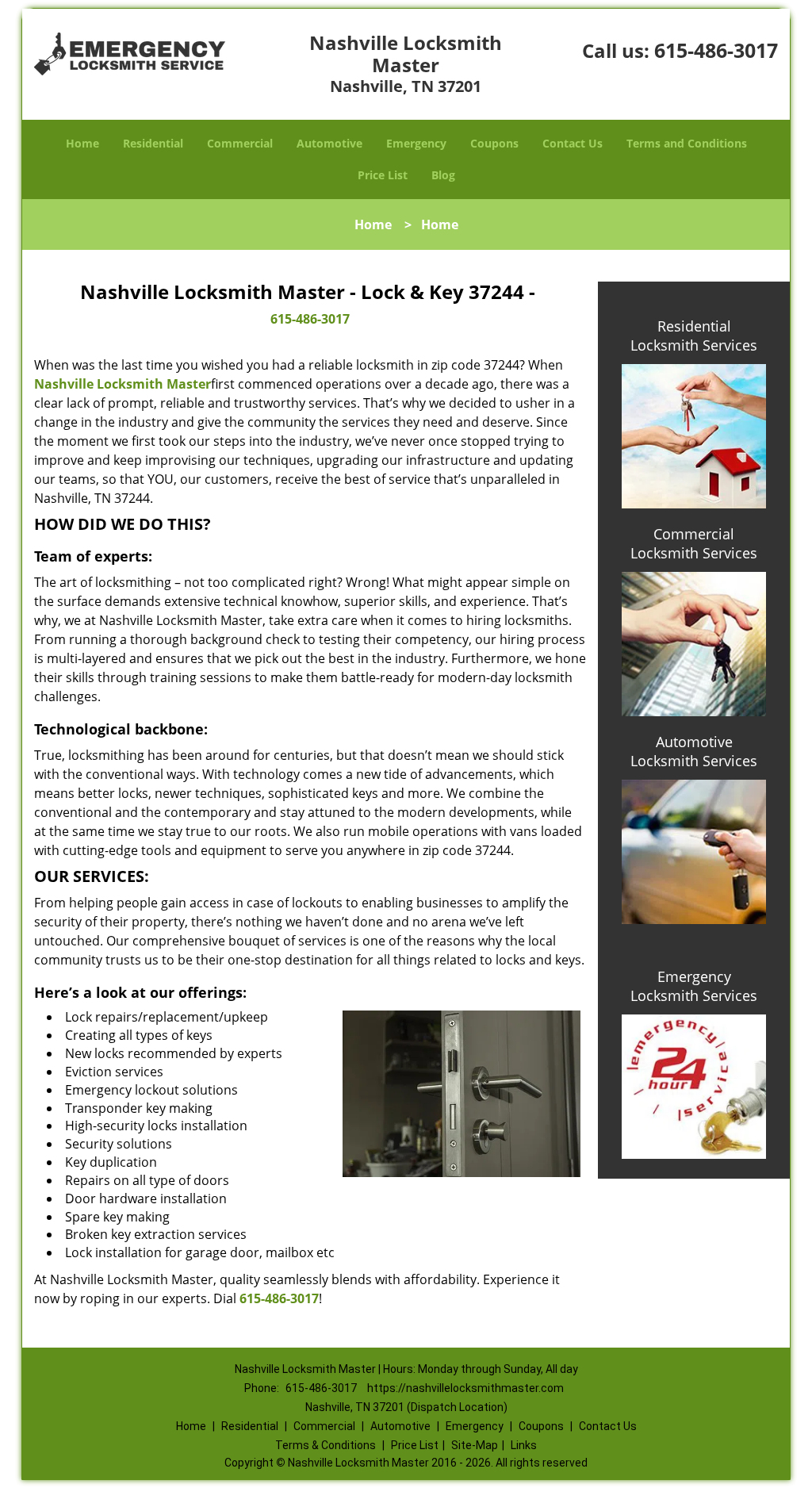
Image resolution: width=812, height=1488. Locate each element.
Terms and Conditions (686, 143)
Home (82, 143)
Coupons (494, 143)
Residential (153, 143)
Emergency (416, 143)
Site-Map (474, 1445)
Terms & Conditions (325, 1445)
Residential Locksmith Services (693, 335)
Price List (383, 174)
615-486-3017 (716, 49)
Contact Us (572, 143)
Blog (443, 174)
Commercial (240, 143)
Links (524, 1445)
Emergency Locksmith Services (693, 986)
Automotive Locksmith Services (693, 751)
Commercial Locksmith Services (693, 543)
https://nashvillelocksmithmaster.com (465, 1388)
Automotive (329, 143)
